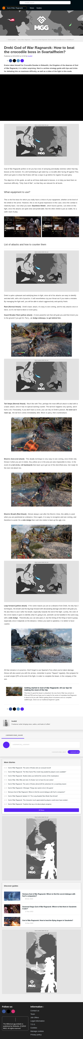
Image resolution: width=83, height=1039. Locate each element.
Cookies (33, 1028)
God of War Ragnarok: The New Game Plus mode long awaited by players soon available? (37, 772)
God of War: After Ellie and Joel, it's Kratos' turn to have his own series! (30, 780)
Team (32, 1014)
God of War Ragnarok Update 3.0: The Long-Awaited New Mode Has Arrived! (33, 796)
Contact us (34, 1011)
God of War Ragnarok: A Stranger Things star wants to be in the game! (30, 788)
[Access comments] (22, 60)
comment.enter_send (59, 752)
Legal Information (37, 1021)
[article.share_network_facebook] (10, 60)
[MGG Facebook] (4, 1011)
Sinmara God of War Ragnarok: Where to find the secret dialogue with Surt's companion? (36, 792)
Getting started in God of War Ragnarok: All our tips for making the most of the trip (48, 689)
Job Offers (34, 1018)
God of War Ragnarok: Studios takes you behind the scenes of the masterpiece (33, 776)
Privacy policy (36, 1035)
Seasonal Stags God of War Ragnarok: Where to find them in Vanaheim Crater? (49, 908)
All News (41, 810)
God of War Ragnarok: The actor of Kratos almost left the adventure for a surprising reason (37, 784)
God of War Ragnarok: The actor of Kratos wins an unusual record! (29, 768)
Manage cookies (37, 1031)
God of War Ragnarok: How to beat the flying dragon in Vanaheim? (47, 920)
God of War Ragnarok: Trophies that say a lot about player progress (29, 804)
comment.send (75, 752)
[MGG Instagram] (13, 1011)
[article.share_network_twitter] (14, 60)
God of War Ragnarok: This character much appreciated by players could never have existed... (38, 800)
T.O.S (32, 1024)
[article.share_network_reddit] (18, 60)
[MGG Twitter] (8, 1011)
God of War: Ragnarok (24, 39)
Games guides (12, 39)
